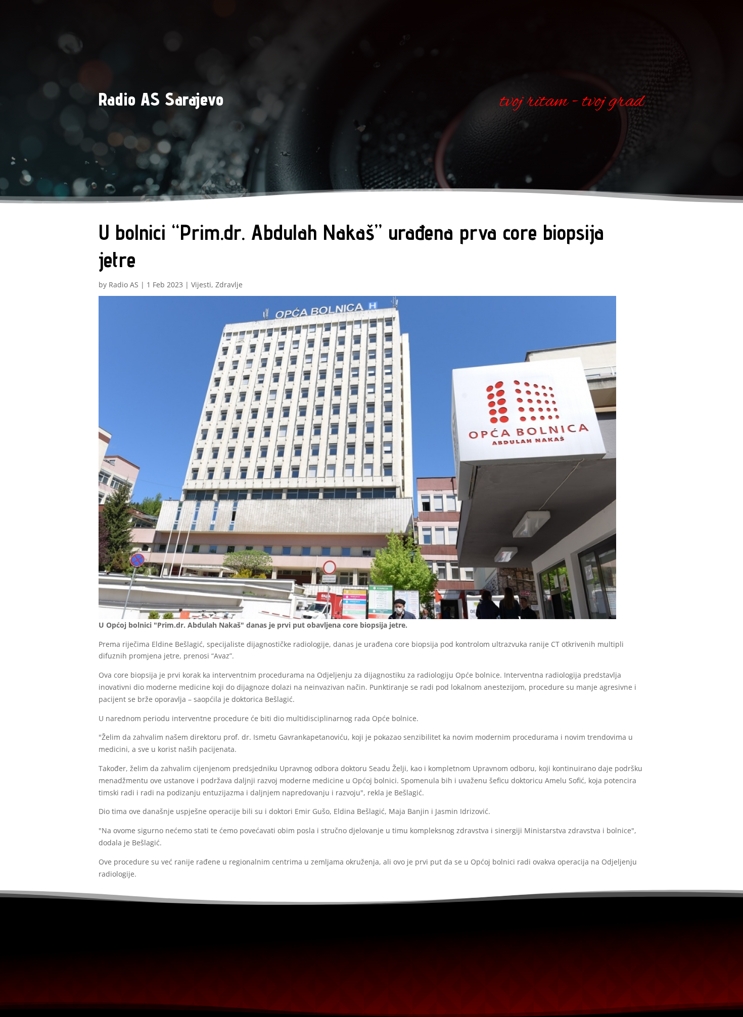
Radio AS (123, 284)
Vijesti (201, 284)
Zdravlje (229, 284)
